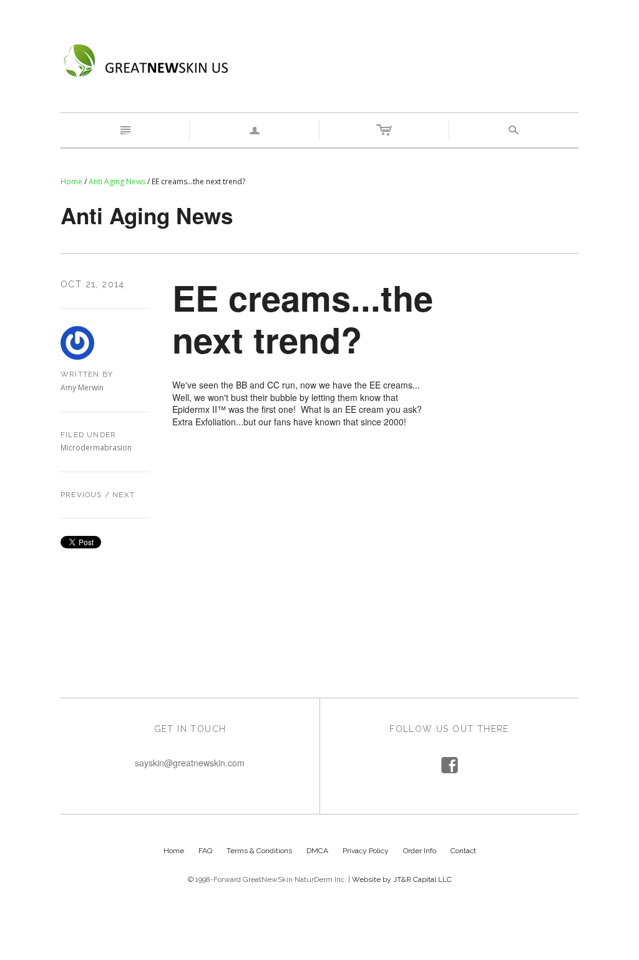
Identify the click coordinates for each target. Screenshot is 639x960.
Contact (463, 850)
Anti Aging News (117, 181)
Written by (87, 374)
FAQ (205, 850)
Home (71, 181)
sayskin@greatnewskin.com (190, 762)
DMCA (317, 850)
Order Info (419, 850)
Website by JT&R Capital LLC (402, 879)
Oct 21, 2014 (93, 284)
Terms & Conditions (259, 850)
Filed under (88, 434)
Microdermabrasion (96, 447)
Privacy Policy (366, 850)
